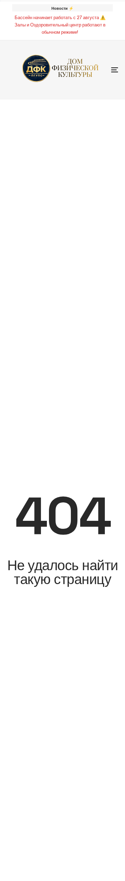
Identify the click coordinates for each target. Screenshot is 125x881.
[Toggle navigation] (99, 69)
